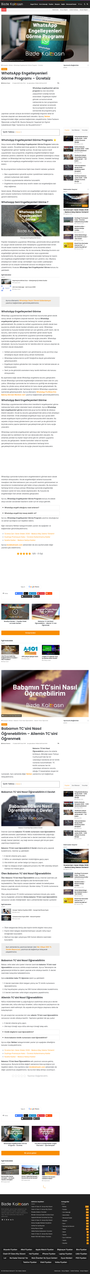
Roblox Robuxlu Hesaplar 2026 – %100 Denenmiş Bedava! (82, 148)
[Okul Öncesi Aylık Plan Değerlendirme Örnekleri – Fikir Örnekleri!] (10, 649)
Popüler (67, 130)
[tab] (30, 507)
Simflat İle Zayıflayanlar (38, 1225)
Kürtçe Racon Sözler (37, 1228)
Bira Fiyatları (81, 1250)
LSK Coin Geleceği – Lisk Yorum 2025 (24, 287)
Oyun (63, 1223)
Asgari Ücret (34, 4)
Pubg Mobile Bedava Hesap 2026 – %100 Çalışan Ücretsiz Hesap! (81, 139)
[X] (4, 1220)
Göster (18, 132)
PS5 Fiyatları (81, 1258)
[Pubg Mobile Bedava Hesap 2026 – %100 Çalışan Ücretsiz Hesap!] (68, 138)
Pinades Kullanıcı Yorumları (38, 1212)
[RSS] (13, 1220)
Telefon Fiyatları (30, 1262)
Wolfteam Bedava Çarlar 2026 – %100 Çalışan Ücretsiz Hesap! (81, 178)
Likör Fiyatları (81, 1254)
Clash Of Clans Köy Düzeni (14, 1254)
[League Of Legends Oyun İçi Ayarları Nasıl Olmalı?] (51, 650)
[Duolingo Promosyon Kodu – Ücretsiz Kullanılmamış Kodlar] (68, 220)
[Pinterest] (7, 1220)
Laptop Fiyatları (65, 1254)
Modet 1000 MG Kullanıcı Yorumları (41, 1236)
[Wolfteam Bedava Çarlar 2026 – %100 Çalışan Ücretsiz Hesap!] (68, 177)
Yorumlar (85, 130)
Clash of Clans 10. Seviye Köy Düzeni (41, 1206)
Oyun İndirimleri (66, 1237)
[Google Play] (9, 1220)
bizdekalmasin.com (14, 545)
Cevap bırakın (30, 633)
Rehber (11, 65)
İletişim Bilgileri (84, 9)
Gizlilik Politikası (74, 9)
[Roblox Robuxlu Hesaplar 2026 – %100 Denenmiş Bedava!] (68, 148)
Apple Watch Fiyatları (45, 1250)
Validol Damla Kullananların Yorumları (41, 1231)
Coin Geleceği (43, 4)
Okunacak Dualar (71, 4)
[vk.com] (11, 1220)
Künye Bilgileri (64, 9)
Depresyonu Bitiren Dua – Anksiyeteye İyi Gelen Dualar (29, 280)
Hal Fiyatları (34, 1254)
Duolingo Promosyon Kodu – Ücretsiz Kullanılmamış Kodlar (27, 537)
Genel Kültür (65, 1215)
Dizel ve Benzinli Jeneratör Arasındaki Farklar (19, 10)
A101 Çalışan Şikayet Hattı (30, 656)
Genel (64, 1232)
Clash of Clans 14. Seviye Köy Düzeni (41, 1220)
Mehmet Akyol (6, 83)
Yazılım (64, 1240)
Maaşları (57, 4)
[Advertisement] (16, 99)
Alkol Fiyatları (26, 1250)
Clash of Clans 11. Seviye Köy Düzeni (41, 1209)
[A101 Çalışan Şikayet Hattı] (30, 650)
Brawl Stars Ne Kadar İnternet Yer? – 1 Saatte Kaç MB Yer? (81, 245)
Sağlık (63, 4)
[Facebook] (2, 1220)
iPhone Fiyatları (48, 1254)
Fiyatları (51, 4)
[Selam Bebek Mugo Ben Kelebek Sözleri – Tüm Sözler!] (68, 236)
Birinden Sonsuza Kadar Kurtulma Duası (42, 1214)
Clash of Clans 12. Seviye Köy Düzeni (41, 1234)
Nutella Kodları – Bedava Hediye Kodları (20, 540)
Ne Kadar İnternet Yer (19, 1258)
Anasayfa (5, 65)
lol (5, 1258)
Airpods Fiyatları (10, 1250)
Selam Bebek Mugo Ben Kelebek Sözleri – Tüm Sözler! (81, 236)
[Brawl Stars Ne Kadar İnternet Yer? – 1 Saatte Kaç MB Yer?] (68, 245)
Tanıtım (64, 1234)
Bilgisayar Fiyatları (65, 1250)
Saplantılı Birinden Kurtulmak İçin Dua (41, 1217)
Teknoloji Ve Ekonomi (68, 1226)
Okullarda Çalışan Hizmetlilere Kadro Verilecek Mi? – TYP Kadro (81, 158)
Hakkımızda (55, 9)
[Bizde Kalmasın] (12, 4)
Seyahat (64, 1243)
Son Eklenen (76, 130)
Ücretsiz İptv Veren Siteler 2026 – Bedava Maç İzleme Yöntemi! (29, 534)
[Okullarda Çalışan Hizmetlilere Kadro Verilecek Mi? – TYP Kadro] (68, 157)
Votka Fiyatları (61, 1262)
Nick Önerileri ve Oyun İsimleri (44, 1258)
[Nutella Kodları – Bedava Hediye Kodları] (68, 228)
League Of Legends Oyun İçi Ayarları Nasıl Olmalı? (50, 657)
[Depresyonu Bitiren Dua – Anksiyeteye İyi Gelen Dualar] (6, 281)
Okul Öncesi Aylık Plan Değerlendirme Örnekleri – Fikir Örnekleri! (9, 657)
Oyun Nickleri (66, 1258)
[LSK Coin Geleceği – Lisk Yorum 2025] (6, 288)
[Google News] (34, 587)
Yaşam (64, 1229)
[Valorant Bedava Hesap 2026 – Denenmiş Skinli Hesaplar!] (68, 167)
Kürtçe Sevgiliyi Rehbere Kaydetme (41, 1223)
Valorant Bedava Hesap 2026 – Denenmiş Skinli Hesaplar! (80, 168)
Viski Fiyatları (45, 1262)
